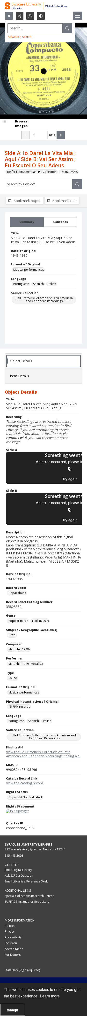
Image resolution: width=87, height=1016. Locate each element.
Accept (12, 1010)
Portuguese (21, 284)
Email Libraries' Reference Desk (26, 881)
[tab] (27, 222)
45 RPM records (19, 707)
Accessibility (13, 937)
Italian (52, 284)
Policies (10, 926)
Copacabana (17, 593)
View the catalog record (24, 783)
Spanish (38, 284)
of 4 (52, 135)
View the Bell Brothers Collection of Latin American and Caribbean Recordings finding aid (43, 754)
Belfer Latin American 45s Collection (32, 172)
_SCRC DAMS (69, 172)
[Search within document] (77, 184)
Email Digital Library (18, 870)
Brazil (12, 635)
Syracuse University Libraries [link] (28, 844)
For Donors (13, 955)
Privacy (9, 931)
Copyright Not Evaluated (25, 797)
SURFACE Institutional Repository (27, 902)
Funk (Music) (40, 621)
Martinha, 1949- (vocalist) (25, 664)
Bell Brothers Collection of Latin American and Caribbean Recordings (44, 299)
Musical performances (28, 270)
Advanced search (19, 37)
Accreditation (14, 949)
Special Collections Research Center (29, 896)
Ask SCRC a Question (19, 876)
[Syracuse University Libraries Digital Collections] (43, 5)
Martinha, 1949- (19, 649)
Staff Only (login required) (22, 970)
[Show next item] (61, 135)
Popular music (18, 621)
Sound (12, 678)
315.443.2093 (14, 856)
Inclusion (11, 943)
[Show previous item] (25, 135)
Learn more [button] (50, 996)
